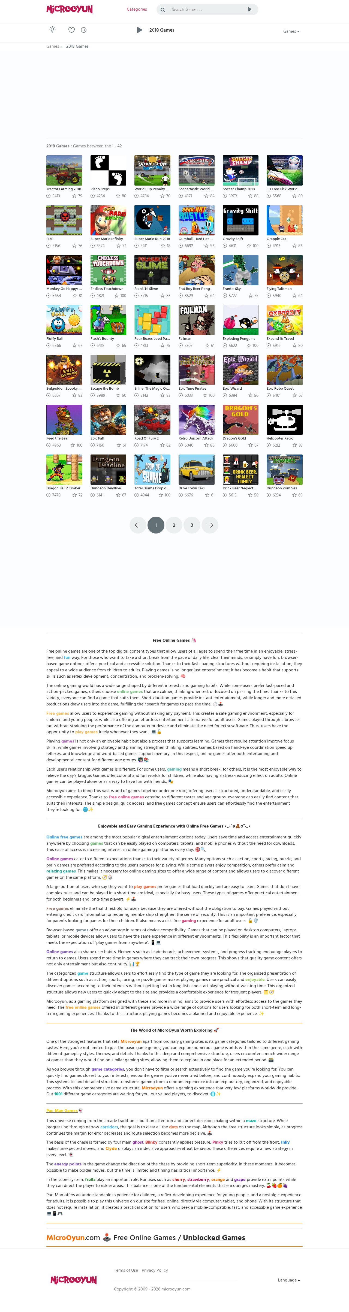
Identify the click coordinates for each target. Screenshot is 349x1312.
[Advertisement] (174, 97)
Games (290, 32)
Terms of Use (126, 1271)
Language (288, 1281)
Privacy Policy (155, 1271)
